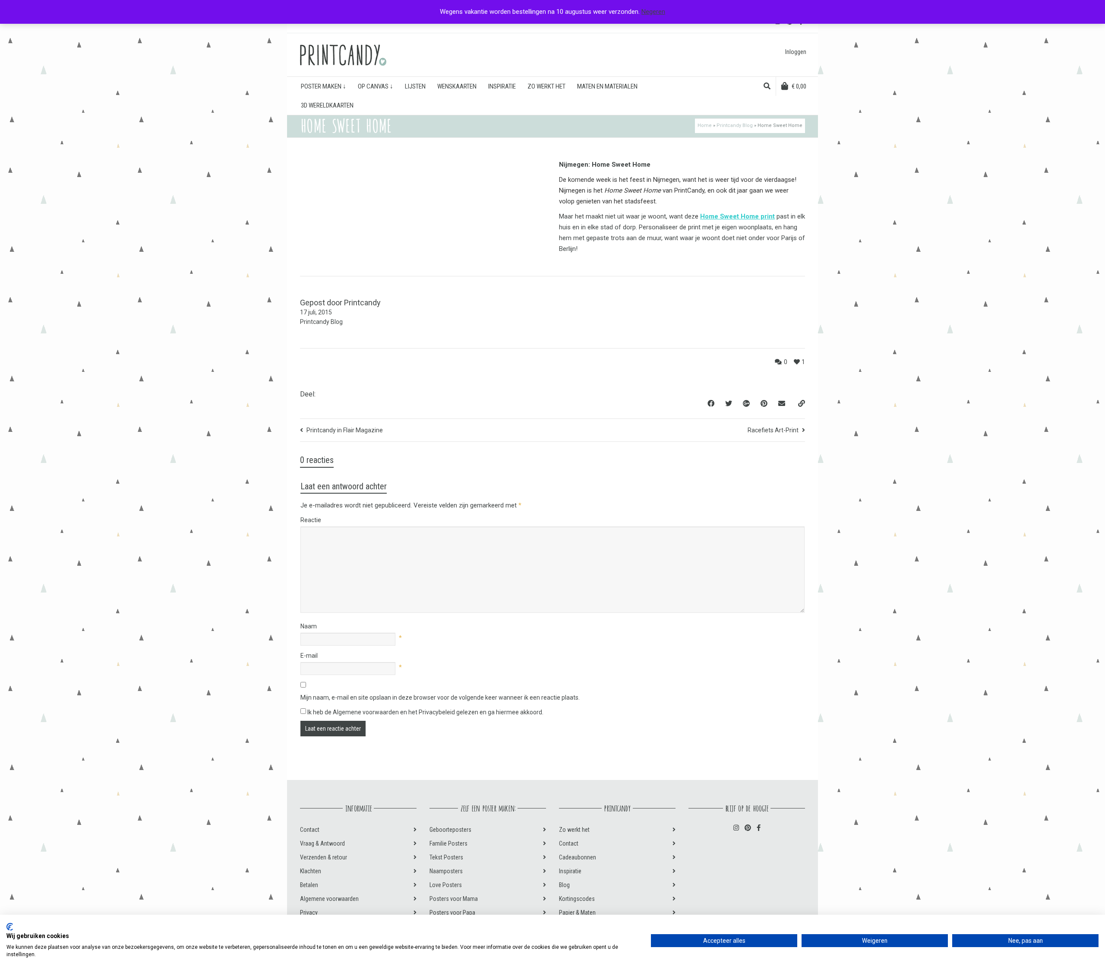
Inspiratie (570, 871)
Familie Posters (448, 843)
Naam (308, 626)
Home (705, 125)
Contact (309, 829)
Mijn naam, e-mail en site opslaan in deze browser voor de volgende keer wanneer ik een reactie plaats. (440, 697)
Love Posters (445, 884)
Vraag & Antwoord (322, 843)
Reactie (310, 520)
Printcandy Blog (735, 125)
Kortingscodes (577, 898)
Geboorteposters (450, 829)
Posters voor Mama (453, 898)
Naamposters (446, 871)
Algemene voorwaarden (329, 898)
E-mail (309, 655)
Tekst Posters (446, 857)
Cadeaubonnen (577, 857)
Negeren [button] (653, 12)
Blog (564, 884)
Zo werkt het (574, 829)
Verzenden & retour (323, 857)
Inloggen (795, 51)
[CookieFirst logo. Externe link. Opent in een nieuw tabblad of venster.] (9, 927)
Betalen (309, 884)
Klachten (310, 871)
